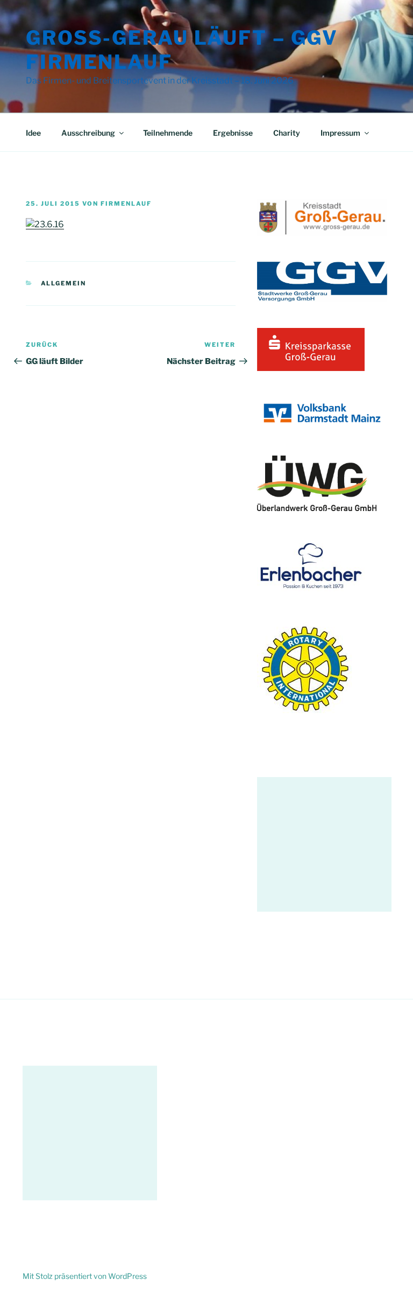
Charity (286, 132)
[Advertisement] (324, 844)
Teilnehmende (168, 132)
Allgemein (64, 283)
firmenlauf (126, 203)
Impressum (340, 132)
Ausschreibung (88, 132)
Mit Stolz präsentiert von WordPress (85, 1276)
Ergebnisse (233, 132)
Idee (33, 132)
